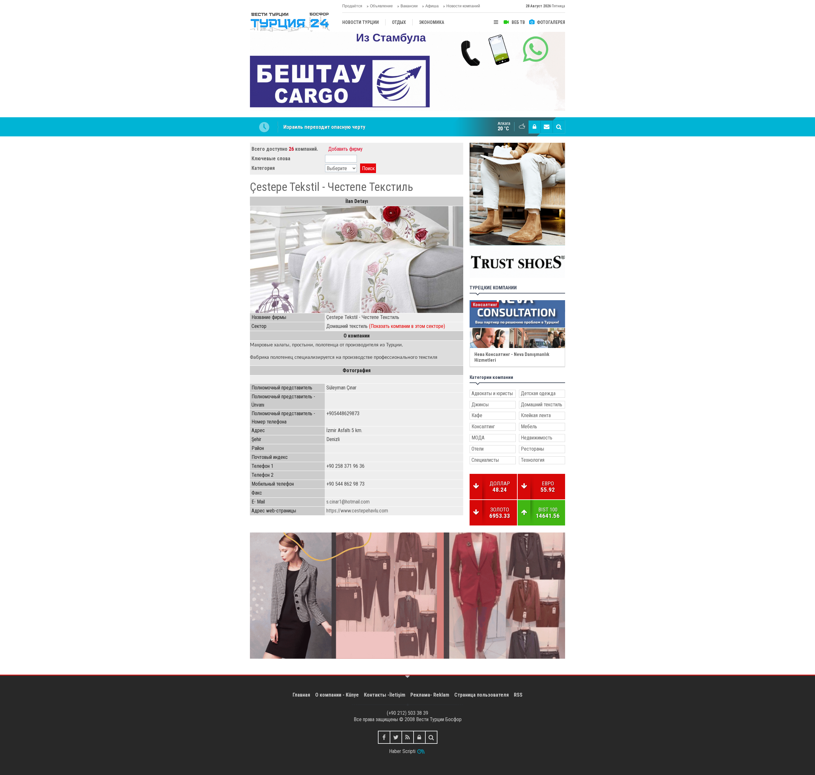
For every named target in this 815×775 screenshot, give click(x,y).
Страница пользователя (481, 695)
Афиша (432, 6)
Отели (477, 449)
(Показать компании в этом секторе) (407, 326)
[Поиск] (559, 126)
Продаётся (352, 6)
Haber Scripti (402, 751)
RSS (518, 695)
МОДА (478, 438)
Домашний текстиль (541, 405)
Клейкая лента (536, 415)
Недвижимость (536, 438)
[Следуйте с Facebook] (384, 737)
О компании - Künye (337, 695)
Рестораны (532, 449)
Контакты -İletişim (384, 695)
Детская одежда (538, 393)
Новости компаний (463, 6)
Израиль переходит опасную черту (324, 121)
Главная (301, 695)
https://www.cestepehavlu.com (357, 511)
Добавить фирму (345, 149)
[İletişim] (547, 126)
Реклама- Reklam (429, 695)
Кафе (476, 415)
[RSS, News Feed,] (408, 737)
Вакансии (409, 6)
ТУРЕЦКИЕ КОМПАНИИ (493, 288)
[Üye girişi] (534, 126)
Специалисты (485, 460)
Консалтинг (483, 427)
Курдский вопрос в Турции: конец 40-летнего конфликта (350, 132)
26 (291, 149)
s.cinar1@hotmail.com (348, 502)
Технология (532, 460)
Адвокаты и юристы (492, 393)
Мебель (529, 427)
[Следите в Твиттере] (396, 737)
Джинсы (480, 405)
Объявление (381, 6)
